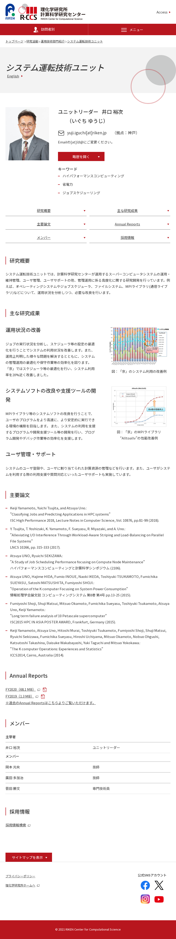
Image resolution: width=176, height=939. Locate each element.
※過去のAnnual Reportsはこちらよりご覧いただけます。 (51, 702)
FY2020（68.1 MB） (21, 689)
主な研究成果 (127, 210)
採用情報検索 (16, 825)
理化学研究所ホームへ (20, 885)
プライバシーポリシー (20, 876)
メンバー (44, 237)
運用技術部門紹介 (53, 41)
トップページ (14, 41)
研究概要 (44, 210)
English (13, 76)
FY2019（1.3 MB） (20, 696)
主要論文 (44, 224)
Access (162, 12)
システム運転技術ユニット (85, 41)
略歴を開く (81, 156)
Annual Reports (127, 224)
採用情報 (127, 237)
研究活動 (32, 41)
